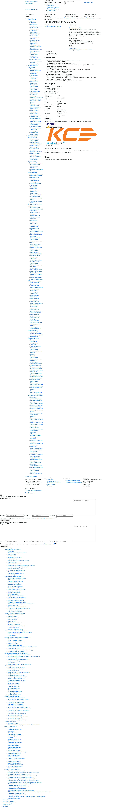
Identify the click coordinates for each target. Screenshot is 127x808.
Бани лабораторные (35, 99)
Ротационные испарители (14, 584)
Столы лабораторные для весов (16, 667)
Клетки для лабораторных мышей (17, 795)
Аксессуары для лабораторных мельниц (18, 699)
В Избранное (73, 50)
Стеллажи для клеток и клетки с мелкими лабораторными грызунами (26, 796)
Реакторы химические (36, 175)
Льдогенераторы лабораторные (16, 642)
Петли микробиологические (15, 766)
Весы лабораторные (87, 17)
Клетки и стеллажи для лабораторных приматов (36, 414)
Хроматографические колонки (16, 736)
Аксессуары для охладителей (16, 701)
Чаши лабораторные (35, 346)
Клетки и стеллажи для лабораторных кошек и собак (36, 419)
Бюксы (32, 339)
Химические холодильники (15, 729)
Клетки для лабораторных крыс (16, 793)
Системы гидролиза (35, 156)
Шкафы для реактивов (36, 247)
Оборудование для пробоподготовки (15, 613)
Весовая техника (34, 33)
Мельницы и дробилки (36, 151)
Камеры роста (34, 170)
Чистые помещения (33, 330)
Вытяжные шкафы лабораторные (16, 681)
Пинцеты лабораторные (36, 375)
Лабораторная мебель (33, 233)
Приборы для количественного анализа (34, 37)
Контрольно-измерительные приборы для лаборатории (22, 646)
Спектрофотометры (35, 59)
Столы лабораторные (36, 269)
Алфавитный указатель (31, 9)
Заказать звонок (88, 2)
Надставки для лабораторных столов (18, 677)
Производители (51, 10)
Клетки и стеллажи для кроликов (17, 785)
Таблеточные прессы (35, 143)
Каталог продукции (8, 548)
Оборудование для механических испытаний (35, 166)
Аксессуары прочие (35, 312)
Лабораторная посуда (33, 338)
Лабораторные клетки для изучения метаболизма (36, 451)
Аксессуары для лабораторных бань (17, 720)
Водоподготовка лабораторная (16, 587)
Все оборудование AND (75, 28)
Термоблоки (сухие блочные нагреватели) (19, 608)
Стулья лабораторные (36, 271)
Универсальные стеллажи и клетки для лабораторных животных (25, 782)
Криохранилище (34, 228)
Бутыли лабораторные (36, 359)
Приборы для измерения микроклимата (34, 222)
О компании (50, 5)
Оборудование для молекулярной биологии (19, 664)
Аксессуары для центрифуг (15, 715)
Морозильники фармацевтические (17, 602)
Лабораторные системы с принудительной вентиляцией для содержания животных (30, 791)
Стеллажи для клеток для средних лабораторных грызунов (36, 402)
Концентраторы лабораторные (16, 615)
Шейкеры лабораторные (36, 97)
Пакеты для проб (34, 145)
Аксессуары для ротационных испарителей (34, 306)
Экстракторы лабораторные (15, 629)
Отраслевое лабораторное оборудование (16, 653)
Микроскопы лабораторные (15, 586)
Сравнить (81, 50)
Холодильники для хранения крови (17, 597)
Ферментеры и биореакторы (15, 581)
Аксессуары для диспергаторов (16, 697)
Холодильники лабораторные (74, 482)
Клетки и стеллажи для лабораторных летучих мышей (36, 410)
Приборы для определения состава (17, 552)
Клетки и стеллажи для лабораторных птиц (19, 774)
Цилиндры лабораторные (14, 739)
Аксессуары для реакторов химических (18, 710)
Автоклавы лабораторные (73, 480)
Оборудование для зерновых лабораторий (19, 654)
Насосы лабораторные (36, 194)
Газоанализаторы (35, 40)
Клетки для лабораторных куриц (16, 771)
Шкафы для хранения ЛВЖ (15, 691)
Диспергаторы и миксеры (15, 623)
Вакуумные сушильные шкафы (16, 595)
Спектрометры (34, 27)
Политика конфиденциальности (33, 490)
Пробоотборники (34, 142)
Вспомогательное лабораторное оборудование (17, 637)
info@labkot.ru (48, 4)
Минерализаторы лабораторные (16, 626)
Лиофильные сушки (35, 183)
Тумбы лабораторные (36, 272)
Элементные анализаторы (14, 557)
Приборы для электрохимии (15, 568)
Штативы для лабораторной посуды (17, 752)
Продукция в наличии (53, 7)
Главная (47, 17)
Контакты (49, 12)
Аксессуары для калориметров (16, 705)
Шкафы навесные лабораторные (16, 675)
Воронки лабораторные (36, 376)
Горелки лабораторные (36, 394)
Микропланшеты (34, 382)
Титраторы (33, 22)
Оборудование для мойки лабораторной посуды (36, 198)
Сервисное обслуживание (54, 8)
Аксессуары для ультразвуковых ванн (18, 717)
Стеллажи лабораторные (14, 685)
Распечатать (88, 50)
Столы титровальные (36, 241)
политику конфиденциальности (45, 518)
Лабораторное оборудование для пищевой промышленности (24, 656)
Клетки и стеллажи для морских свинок (18, 787)
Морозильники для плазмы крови (17, 599)
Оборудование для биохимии (15, 658)
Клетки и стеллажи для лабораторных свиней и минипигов (36, 424)
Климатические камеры (36, 169)
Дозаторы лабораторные (14, 583)
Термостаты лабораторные (15, 610)
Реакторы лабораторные (14, 734)
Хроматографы (34, 64)
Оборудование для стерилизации (17, 589)
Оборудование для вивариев (35, 395)
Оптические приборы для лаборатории (18, 567)
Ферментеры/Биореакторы (15, 645)
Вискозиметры (34, 29)
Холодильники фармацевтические (17, 578)
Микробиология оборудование (16, 661)
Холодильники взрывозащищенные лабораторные (35, 118)
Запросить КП (72, 48)
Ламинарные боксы (35, 331)
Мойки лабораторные (36, 265)
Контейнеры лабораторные (15, 742)
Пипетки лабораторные (36, 384)
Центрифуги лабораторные (15, 591)
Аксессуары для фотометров (15, 704)
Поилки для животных (36, 473)
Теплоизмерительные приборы (16, 651)
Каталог (52, 17)
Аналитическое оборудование (63, 17)
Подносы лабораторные (36, 367)
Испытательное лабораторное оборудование (17, 630)
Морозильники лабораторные (16, 600)
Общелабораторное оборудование (14, 576)
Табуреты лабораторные (36, 279)
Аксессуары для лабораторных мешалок (18, 707)
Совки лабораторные (36, 368)
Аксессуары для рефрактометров (17, 713)
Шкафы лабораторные (36, 277)
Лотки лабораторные (35, 365)
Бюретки (32, 354)
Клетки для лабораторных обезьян (17, 788)
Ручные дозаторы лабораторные (16, 758)
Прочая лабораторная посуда (15, 764)
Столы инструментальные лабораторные (35, 244)
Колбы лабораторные (36, 378)
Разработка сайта (29, 492)
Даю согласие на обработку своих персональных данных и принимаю (27, 518)
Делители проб (34, 147)
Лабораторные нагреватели (15, 579)
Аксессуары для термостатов (16, 702)
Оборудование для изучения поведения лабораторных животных (25, 783)
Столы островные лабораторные (16, 669)
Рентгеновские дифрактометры (16, 570)
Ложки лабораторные (36, 363)
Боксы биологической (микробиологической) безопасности (36, 335)
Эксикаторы (33, 344)
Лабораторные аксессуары (35, 280)
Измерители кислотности (14, 564)
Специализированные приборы (16, 573)
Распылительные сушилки (15, 640)
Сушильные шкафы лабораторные (17, 607)
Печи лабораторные (35, 121)
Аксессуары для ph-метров (15, 718)
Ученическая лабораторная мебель (17, 680)
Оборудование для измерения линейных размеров (36, 46)
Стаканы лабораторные (36, 386)
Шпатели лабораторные (36, 370)
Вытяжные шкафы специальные (16, 678)
